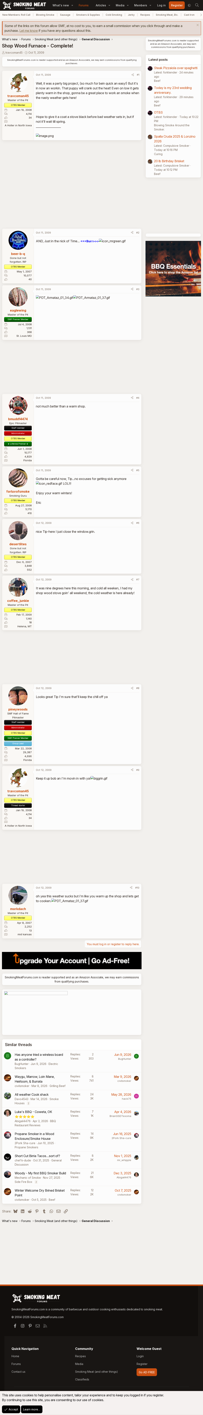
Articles (101, 5)
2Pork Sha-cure (25, 1143)
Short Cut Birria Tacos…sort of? (37, 1156)
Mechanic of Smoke (28, 1177)
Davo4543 (21, 1099)
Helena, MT (24, 626)
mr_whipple (124, 1160)
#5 (137, 470)
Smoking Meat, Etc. (167, 14)
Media (120, 5)
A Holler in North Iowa (18, 125)
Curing (158, 154)
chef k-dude (23, 1160)
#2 (137, 232)
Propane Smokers (26, 1147)
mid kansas (25, 934)
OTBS (158, 112)
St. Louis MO (24, 335)
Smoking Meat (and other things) (96, 1371)
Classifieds (82, 1379)
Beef (52, 1199)
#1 (138, 74)
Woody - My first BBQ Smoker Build (40, 1173)
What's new (61, 5)
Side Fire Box (23, 1181)
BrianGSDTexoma (120, 1116)
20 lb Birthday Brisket (169, 161)
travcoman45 (14, 52)
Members (140, 5)
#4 (137, 397)
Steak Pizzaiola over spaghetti (175, 68)
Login (140, 1356)
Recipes (145, 14)
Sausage (65, 14)
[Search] (197, 5)
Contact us (18, 1371)
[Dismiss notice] (197, 25)
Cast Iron (189, 14)
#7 (137, 579)
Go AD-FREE (147, 1372)
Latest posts (158, 60)
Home (15, 1356)
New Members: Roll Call (16, 14)
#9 (137, 769)
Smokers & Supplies (88, 14)
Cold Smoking (114, 14)
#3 (137, 289)
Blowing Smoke (45, 14)
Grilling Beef (57, 1086)
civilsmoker (22, 1086)
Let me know (28, 31)
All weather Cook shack (32, 1094)
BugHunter (22, 1064)
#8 (137, 688)
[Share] (132, 74)
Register (142, 1364)
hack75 (126, 1098)
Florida (27, 460)
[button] (72, 5)
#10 (137, 887)
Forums (84, 5)
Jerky (131, 14)
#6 (137, 522)
